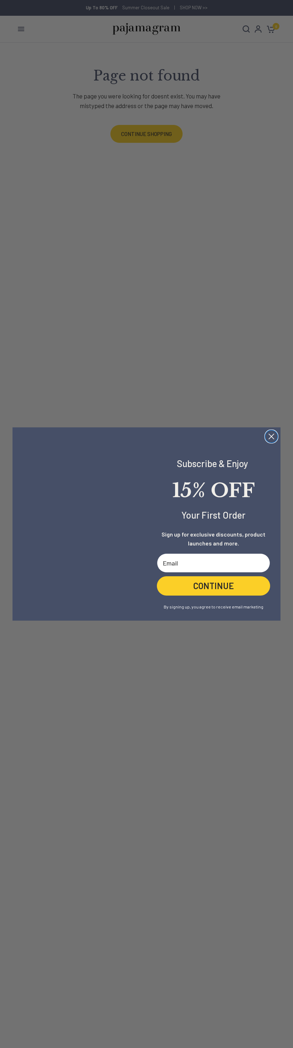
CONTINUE (213, 586)
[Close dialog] (271, 436)
